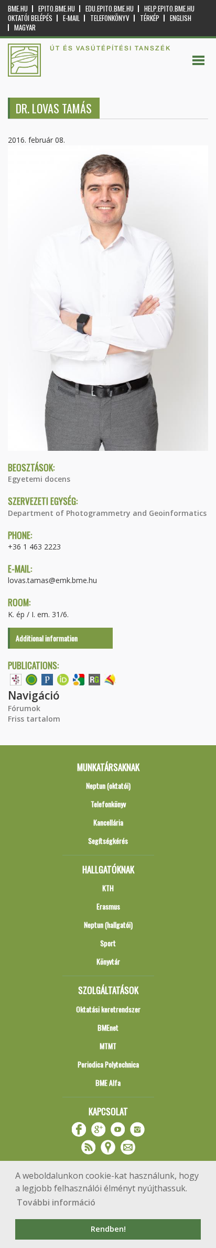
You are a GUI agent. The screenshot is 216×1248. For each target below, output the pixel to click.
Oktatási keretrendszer (108, 1008)
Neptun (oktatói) (108, 785)
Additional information (47, 637)
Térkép (149, 18)
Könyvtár (108, 961)
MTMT (108, 1045)
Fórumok (24, 708)
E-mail (71, 18)
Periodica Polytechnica (108, 1064)
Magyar (25, 27)
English (180, 18)
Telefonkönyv (109, 18)
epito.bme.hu (56, 8)
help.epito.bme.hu (169, 8)
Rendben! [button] (108, 1229)
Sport (108, 942)
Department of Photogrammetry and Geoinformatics (107, 513)
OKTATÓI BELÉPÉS (30, 18)
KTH (108, 887)
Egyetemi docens (39, 479)
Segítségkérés (108, 840)
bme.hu (18, 8)
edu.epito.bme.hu (109, 8)
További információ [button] (56, 1202)
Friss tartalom (34, 719)
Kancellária (108, 822)
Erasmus (108, 906)
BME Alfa (108, 1082)
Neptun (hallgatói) (108, 924)
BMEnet (108, 1027)
